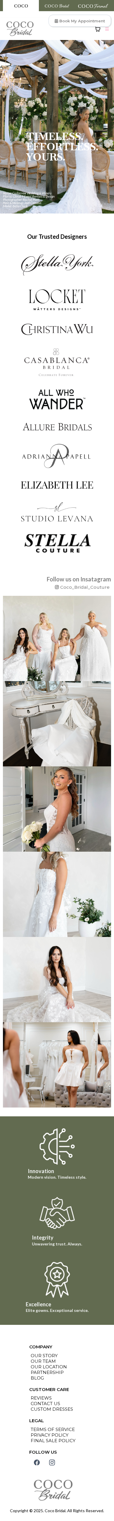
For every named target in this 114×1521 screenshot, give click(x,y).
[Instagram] (52, 1462)
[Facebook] (36, 1462)
